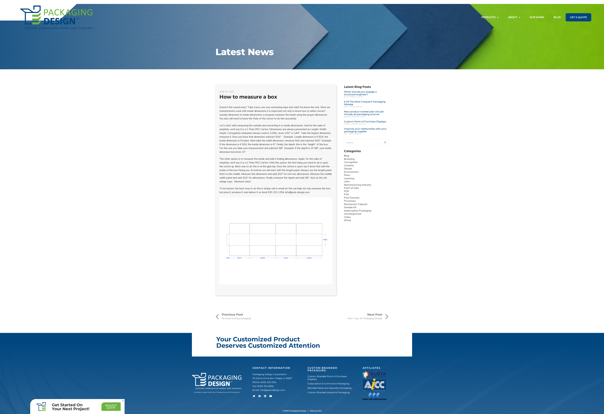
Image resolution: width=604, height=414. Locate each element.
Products (488, 17)
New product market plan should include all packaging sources (363, 113)
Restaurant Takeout (355, 204)
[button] (123, 401)
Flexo (347, 175)
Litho (347, 181)
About (512, 17)
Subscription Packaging (357, 210)
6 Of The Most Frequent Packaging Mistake (365, 103)
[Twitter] (254, 396)
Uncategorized (352, 214)
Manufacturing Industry (357, 185)
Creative (349, 165)
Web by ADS (316, 411)
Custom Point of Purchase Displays (365, 121)
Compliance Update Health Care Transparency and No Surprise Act (217, 392)
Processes (350, 201)
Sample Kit (350, 207)
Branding (349, 159)
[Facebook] (259, 396)
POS (346, 194)
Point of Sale (351, 188)
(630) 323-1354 (268, 382)
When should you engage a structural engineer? (360, 93)
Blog (557, 17)
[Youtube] (270, 396)
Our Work (537, 17)
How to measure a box (248, 97)
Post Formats (351, 198)
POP (346, 191)
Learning (349, 178)
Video (347, 217)
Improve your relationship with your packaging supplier (365, 130)
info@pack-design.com (272, 390)
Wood (347, 220)
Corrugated (350, 162)
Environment (351, 172)
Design (348, 168)
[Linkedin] (265, 396)
